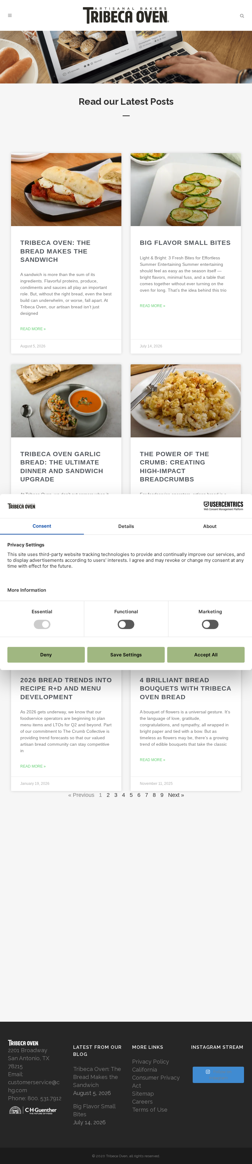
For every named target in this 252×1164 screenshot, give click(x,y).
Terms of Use (149, 1109)
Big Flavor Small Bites (185, 242)
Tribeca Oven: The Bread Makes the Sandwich (55, 251)
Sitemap (143, 1093)
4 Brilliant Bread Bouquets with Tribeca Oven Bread (185, 688)
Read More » (33, 329)
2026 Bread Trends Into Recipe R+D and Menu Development (66, 688)
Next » (176, 795)
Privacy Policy (150, 1061)
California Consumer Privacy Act (156, 1077)
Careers (142, 1101)
